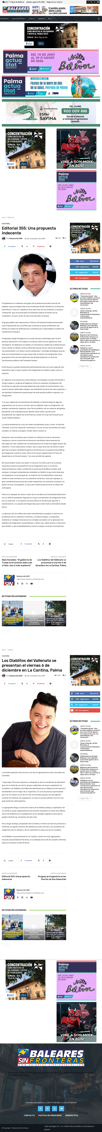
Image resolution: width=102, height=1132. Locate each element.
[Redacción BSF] (4, 238)
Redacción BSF (16, 238)
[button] (98, 18)
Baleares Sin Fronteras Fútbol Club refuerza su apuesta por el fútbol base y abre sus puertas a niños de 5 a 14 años (90, 338)
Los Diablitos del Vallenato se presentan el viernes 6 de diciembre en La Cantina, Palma (50, 563)
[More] (50, 246)
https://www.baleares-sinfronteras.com (30, 579)
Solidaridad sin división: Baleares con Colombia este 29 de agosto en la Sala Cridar (56, 621)
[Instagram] (91, 2)
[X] (94, 2)
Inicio (4, 217)
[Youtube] (98, 2)
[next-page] (7, 630)
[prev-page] (3, 630)
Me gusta (94, 261)
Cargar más (84, 366)
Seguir (95, 267)
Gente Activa (12, 613)
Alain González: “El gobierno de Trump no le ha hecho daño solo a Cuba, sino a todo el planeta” (17, 563)
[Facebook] (88, 2)
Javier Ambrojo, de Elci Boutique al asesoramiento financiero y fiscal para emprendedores (34, 620)
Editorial (11, 217)
